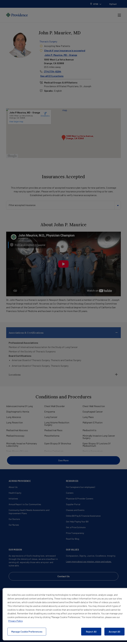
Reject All (91, 631)
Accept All (114, 631)
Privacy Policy (15, 620)
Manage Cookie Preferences (26, 631)
